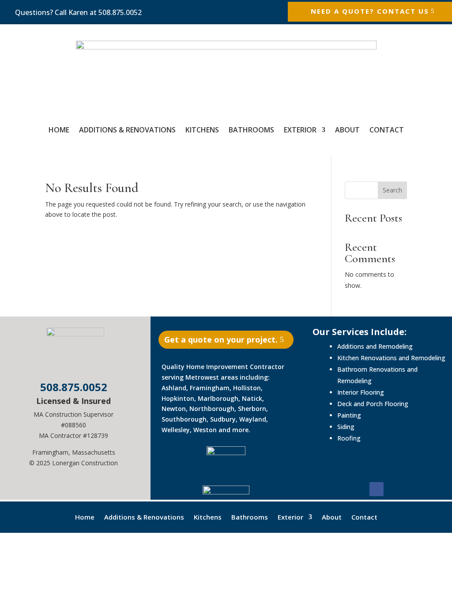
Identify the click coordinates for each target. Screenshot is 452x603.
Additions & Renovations (127, 130)
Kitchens (202, 130)
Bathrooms (251, 130)
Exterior (300, 130)
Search (392, 190)
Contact (386, 130)
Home (59, 130)
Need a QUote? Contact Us (370, 11)
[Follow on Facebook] (376, 489)
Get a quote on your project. (221, 339)
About (347, 130)
